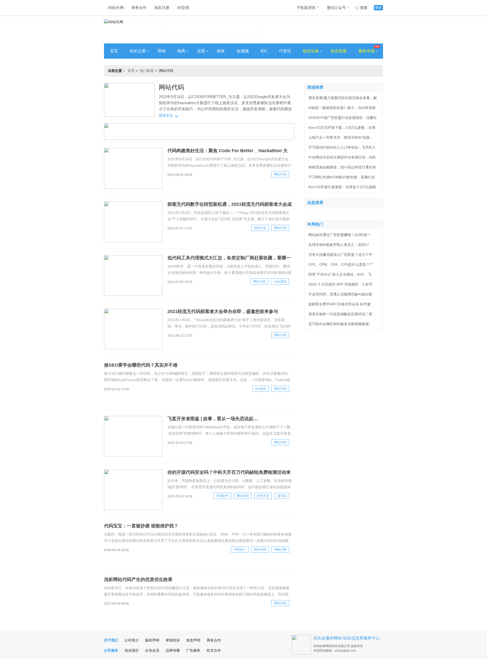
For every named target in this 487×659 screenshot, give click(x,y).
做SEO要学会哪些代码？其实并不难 (141, 365)
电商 (181, 51)
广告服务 (193, 650)
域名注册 (161, 7)
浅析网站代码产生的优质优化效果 (138, 579)
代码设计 (240, 549)
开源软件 (222, 496)
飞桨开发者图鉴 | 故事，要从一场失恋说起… (212, 418)
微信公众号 (336, 7)
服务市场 (366, 51)
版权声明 (152, 640)
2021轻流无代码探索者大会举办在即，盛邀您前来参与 (222, 311)
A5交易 (183, 7)
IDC (264, 51)
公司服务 (111, 650)
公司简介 (132, 640)
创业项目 (132, 650)
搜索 (364, 7)
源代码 (281, 496)
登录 (378, 8)
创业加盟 (339, 51)
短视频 (243, 51)
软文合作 (214, 650)
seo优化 (260, 388)
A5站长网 (116, 7)
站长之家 (138, 51)
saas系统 (280, 281)
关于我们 (111, 640)
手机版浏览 (306, 7)
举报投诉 (173, 640)
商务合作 (139, 7)
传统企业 (260, 228)
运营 (201, 51)
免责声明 (193, 640)
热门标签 (147, 71)
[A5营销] (199, 138)
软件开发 (263, 496)
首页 (114, 51)
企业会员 (152, 650)
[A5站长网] (124, 28)
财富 (221, 51)
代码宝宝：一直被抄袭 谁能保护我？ (141, 525)
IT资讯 (285, 51)
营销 (162, 51)
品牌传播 (173, 650)
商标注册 (280, 549)
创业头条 (311, 51)
